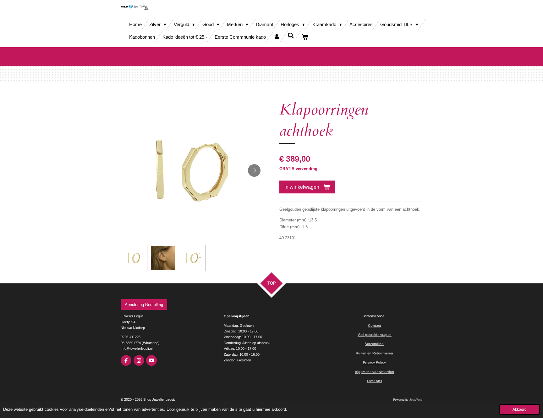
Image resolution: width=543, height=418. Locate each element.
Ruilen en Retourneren (374, 353)
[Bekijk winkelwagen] (305, 36)
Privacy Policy (374, 362)
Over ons (374, 381)
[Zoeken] (291, 35)
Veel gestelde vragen (375, 335)
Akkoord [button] (520, 409)
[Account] (277, 36)
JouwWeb (415, 399)
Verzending (374, 344)
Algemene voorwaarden (374, 372)
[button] (134, 258)
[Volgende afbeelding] (254, 170)
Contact (374, 325)
